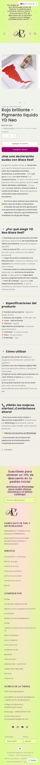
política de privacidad (13, 576)
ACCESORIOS (9, 614)
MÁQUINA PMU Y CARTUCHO (15, 664)
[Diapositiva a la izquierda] (15, 102)
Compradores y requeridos (15, 557)
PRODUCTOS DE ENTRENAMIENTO (17, 618)
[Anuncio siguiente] (36, 12)
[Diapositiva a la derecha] (24, 102)
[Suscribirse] (33, 500)
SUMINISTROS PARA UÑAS (13, 669)
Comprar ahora (20, 149)
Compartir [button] (8, 450)
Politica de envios (11, 566)
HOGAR (7, 599)
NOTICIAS (8, 674)
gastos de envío (9, 128)
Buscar (7, 585)
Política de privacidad (23, 755)
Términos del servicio (11, 758)
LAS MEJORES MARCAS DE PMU (16, 604)
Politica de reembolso (13, 571)
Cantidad (5, 132)
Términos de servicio (12, 581)
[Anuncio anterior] (4, 12)
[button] (4, 33)
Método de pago (10, 561)
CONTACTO (9, 678)
